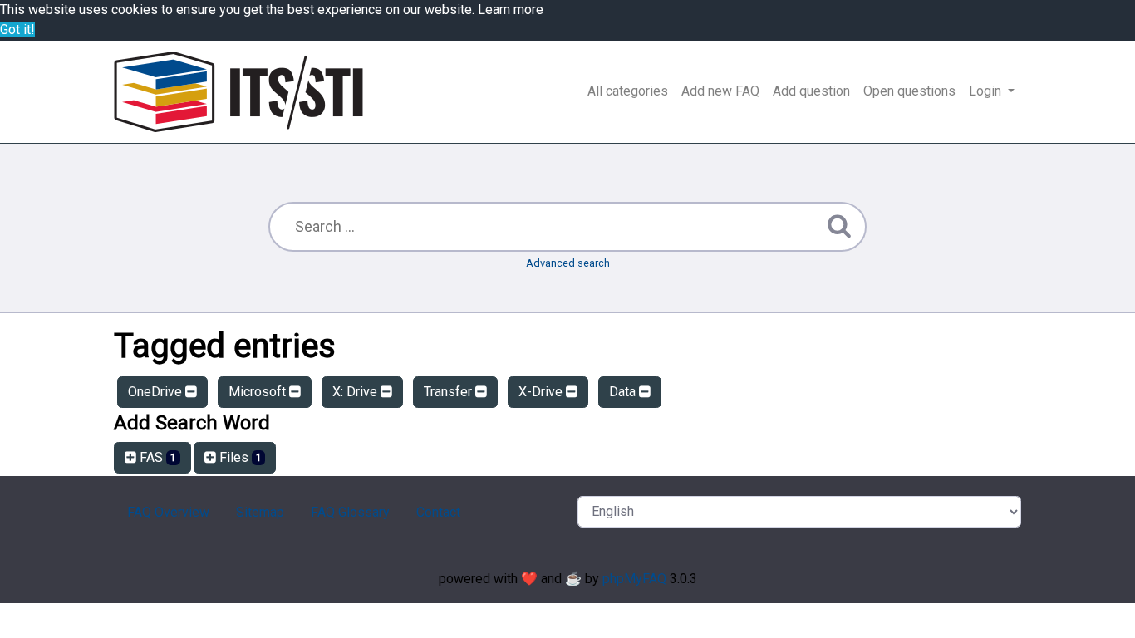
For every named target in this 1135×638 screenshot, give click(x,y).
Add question (811, 91)
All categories (627, 91)
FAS (156, 457)
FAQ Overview (168, 512)
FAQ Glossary (350, 512)
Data (624, 392)
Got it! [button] (17, 29)
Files (239, 457)
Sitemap (260, 512)
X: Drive (356, 392)
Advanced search (568, 263)
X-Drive (542, 392)
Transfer (449, 392)
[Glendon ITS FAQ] (238, 91)
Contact (438, 512)
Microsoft (258, 392)
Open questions (909, 91)
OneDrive (156, 392)
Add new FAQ (720, 91)
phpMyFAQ (634, 578)
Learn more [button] (510, 9)
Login (987, 91)
